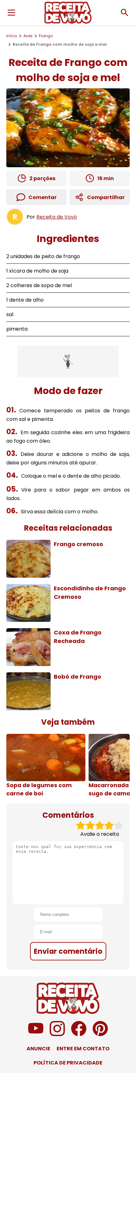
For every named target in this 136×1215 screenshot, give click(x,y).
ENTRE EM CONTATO (83, 1048)
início (11, 35)
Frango (46, 35)
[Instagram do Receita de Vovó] (57, 1034)
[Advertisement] (68, 361)
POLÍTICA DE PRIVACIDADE (68, 1062)
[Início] (68, 13)
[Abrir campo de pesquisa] (125, 13)
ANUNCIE (38, 1048)
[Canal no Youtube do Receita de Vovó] (35, 1034)
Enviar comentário (68, 951)
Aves (28, 35)
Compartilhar (106, 197)
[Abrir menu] (11, 13)
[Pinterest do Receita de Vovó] (100, 1034)
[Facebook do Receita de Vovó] (78, 1034)
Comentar (42, 197)
